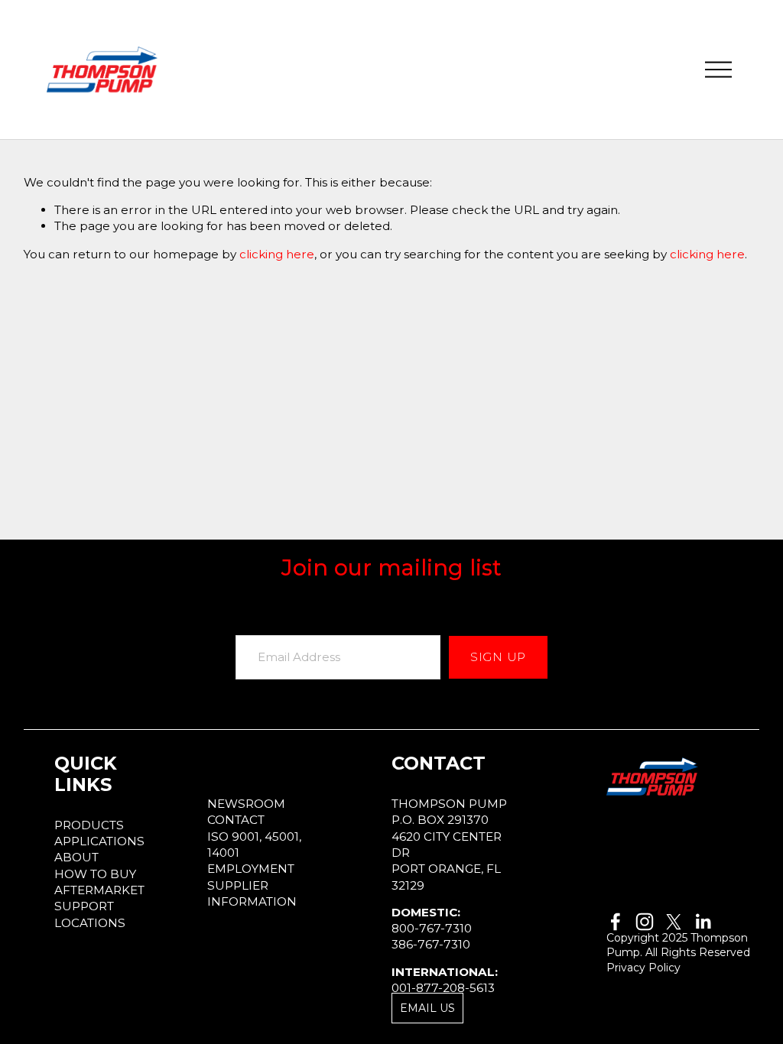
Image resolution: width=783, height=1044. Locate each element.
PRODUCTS (89, 825)
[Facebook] (615, 922)
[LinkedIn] (703, 922)
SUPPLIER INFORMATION (252, 893)
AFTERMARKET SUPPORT (99, 898)
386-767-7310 (431, 944)
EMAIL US (427, 1008)
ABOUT (76, 857)
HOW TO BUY (95, 874)
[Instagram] (644, 922)
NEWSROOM (246, 803)
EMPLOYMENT (250, 868)
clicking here (276, 254)
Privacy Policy (643, 967)
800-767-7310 (432, 928)
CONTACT (236, 819)
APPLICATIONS (99, 841)
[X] (673, 922)
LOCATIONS (89, 923)
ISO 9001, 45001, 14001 (254, 844)
